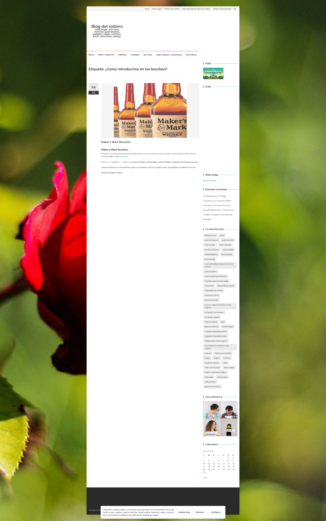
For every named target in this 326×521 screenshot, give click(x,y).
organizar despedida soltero (216, 336)
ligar (222, 322)
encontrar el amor (212, 295)
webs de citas (210, 382)
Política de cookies (172, 9)
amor (222, 235)
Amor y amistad (106, 55)
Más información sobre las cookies (196, 9)
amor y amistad (225, 245)
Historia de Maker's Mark (142, 162)
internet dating (211, 322)
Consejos (135, 55)
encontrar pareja (211, 300)
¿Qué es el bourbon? (139, 167)
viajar (225, 363)
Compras (122, 55)
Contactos (209, 286)
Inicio (147, 9)
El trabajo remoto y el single (214, 196)
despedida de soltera (226, 286)
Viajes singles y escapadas (169, 55)
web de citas (222, 377)
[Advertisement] (182, 31)
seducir (208, 353)
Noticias (148, 55)
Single (207, 358)
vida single (209, 377)
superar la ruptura (212, 363)
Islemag (92, 510)
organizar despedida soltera (216, 331)
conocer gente (210, 271)
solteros (227, 358)
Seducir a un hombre (223, 353)
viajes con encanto (212, 367)
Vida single (191, 55)
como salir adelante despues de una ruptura (219, 265)
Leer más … (124, 156)
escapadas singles (212, 317)
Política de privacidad (222, 9)
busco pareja (210, 259)
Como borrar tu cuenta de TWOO (217, 201)
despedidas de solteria (214, 290)
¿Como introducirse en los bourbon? (115, 167)
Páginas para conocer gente (216, 341)
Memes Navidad (209, 180)
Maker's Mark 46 (159, 162)
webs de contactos (212, 386)
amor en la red (227, 240)
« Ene (205, 477)
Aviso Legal (157, 9)
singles (216, 358)
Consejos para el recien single (216, 281)
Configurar (215, 512)
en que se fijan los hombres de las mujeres (218, 306)
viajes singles (229, 367)
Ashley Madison (211, 254)
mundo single (227, 326)
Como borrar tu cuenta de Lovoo (216, 205)
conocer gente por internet (216, 276)
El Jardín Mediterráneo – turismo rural (218, 210)
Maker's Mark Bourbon (175, 162)
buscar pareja (227, 254)
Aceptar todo (184, 512)
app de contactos (212, 249)
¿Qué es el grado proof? (157, 167)
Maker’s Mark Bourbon (116, 142)
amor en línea (210, 245)
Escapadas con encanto (214, 312)
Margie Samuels (191, 162)
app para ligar (228, 249)
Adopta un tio (210, 235)
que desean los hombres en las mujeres (217, 346)
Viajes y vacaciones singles (215, 372)
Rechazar (200, 512)
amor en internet (211, 240)
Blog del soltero (107, 26)
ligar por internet (211, 326)
